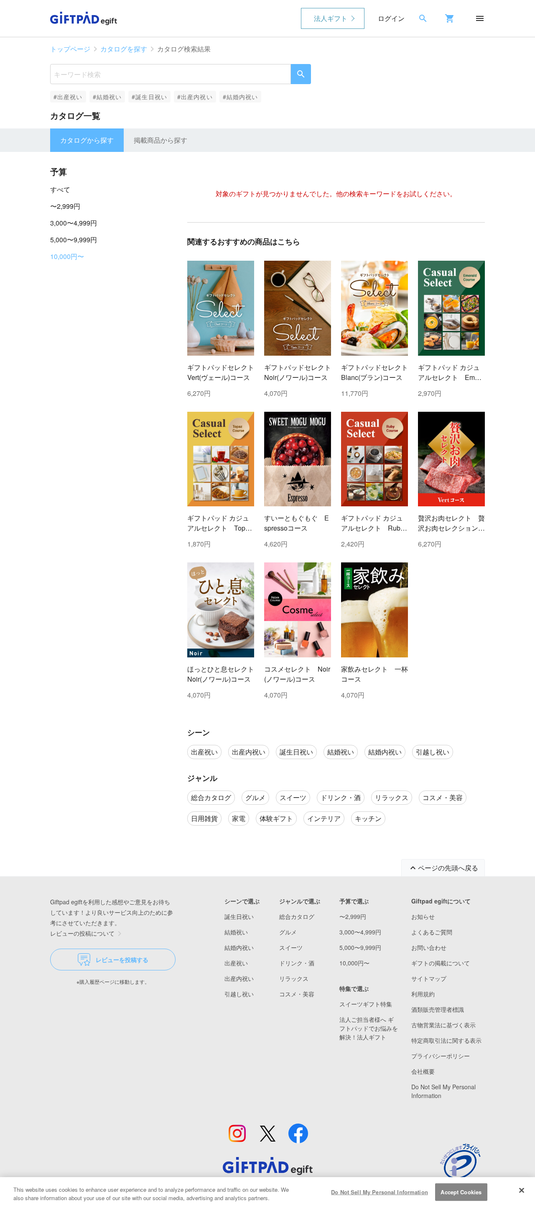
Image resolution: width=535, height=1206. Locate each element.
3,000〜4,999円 (73, 223)
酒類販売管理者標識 (437, 1009)
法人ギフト (330, 18)
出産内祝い (239, 978)
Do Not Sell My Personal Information (379, 1192)
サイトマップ (428, 978)
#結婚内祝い (240, 96)
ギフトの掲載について (440, 963)
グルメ (288, 932)
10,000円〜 (67, 256)
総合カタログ (296, 916)
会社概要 (423, 1071)
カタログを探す (123, 49)
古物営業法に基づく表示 (443, 1025)
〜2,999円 (65, 206)
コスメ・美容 (296, 994)
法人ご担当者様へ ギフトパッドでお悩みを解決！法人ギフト (368, 1028)
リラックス (293, 978)
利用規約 (423, 994)
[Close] (521, 1190)
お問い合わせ (428, 947)
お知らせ (423, 916)
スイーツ (291, 947)
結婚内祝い (239, 947)
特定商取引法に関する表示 (446, 1040)
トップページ (70, 49)
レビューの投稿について (82, 933)
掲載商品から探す (160, 140)
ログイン (391, 18)
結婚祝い (236, 932)
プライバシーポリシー (440, 1056)
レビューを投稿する (122, 959)
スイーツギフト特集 (365, 1004)
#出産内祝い (195, 96)
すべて (60, 189)
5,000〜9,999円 (73, 239)
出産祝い (236, 963)
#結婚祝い (107, 96)
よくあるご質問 (431, 932)
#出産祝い (68, 96)
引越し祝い (239, 994)
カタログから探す (87, 140)
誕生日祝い (239, 916)
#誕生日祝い (149, 96)
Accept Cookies (461, 1192)
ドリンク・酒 (296, 963)
